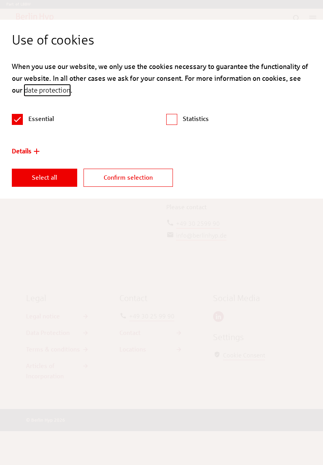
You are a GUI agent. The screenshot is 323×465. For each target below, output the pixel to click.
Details (22, 151)
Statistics (196, 118)
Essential (41, 118)
